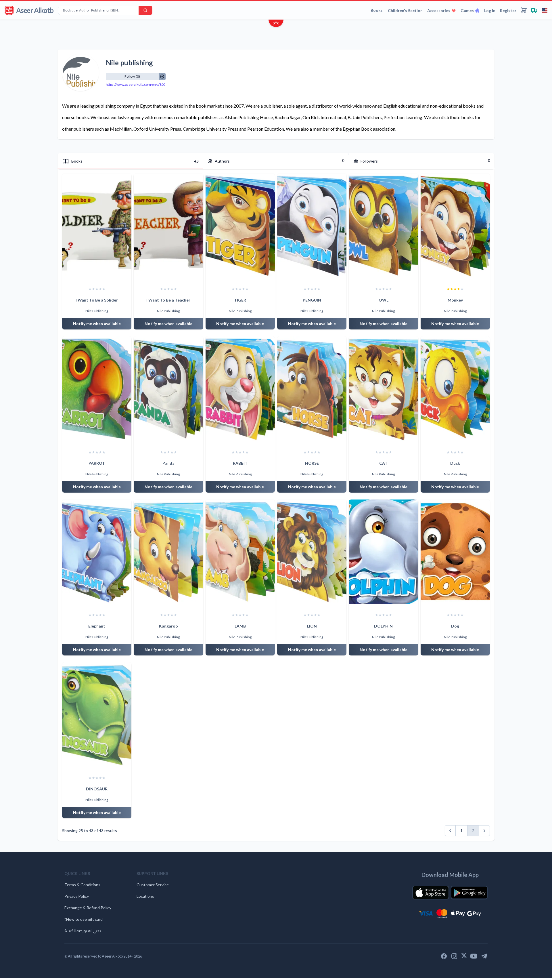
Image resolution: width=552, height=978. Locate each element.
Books (377, 10)
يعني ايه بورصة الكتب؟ (82, 930)
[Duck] (455, 388)
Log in (489, 10)
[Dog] (455, 552)
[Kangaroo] (168, 552)
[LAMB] (240, 552)
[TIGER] (240, 226)
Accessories (438, 10)
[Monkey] (455, 226)
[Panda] (168, 388)
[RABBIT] (240, 388)
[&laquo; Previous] (450, 830)
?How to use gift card (83, 919)
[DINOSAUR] (96, 714)
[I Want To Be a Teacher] (168, 226)
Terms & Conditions (82, 884)
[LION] (311, 552)
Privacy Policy (76, 896)
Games (467, 10)
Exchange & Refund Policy (87, 907)
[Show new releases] (276, 24)
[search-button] (145, 10)
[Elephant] (96, 552)
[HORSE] (311, 388)
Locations (145, 896)
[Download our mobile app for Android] (469, 892)
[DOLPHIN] (383, 552)
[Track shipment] (534, 10)
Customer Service (153, 884)
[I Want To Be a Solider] (96, 226)
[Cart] (524, 10)
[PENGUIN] (311, 226)
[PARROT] (96, 388)
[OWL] (383, 226)
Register (508, 10)
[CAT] (383, 388)
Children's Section (405, 10)
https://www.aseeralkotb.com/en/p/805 (136, 84)
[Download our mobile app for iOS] (430, 892)
